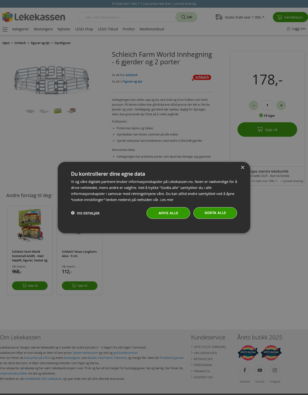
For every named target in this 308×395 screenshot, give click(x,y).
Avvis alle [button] (168, 213)
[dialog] (154, 197)
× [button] (242, 167)
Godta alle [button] (215, 212)
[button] (85, 213)
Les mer (166, 199)
